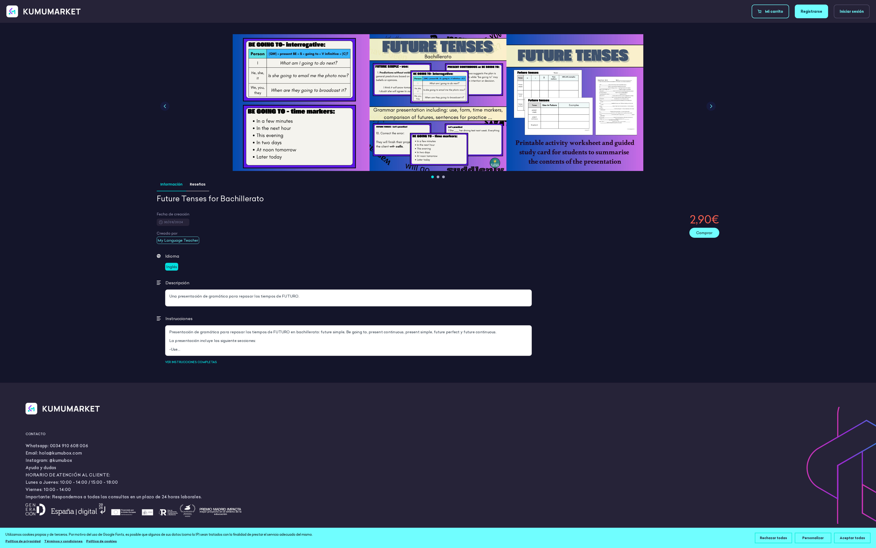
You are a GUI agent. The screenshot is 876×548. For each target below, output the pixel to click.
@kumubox (60, 460)
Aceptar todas (852, 538)
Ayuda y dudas (41, 467)
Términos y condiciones (63, 541)
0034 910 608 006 (69, 445)
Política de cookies (101, 541)
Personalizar (813, 538)
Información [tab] (171, 184)
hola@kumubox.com (60, 453)
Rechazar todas (773, 538)
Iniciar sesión (852, 11)
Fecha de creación (173, 214)
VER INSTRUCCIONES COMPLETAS (191, 362)
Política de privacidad (23, 541)
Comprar (704, 232)
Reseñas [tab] (198, 184)
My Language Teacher (178, 240)
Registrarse (811, 11)
